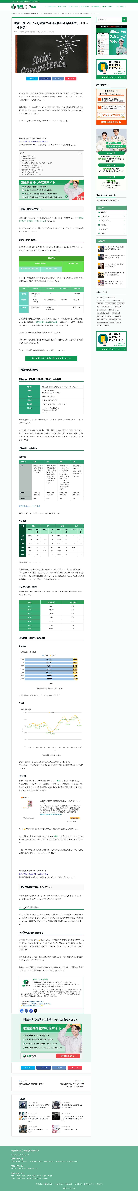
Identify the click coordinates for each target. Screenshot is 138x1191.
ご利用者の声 (104, 216)
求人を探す (120, 6)
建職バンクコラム (45, 1003)
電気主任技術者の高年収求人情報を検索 (33, 142)
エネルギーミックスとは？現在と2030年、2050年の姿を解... (39, 1106)
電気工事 (110, 316)
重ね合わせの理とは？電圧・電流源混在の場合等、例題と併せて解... (39, 1118)
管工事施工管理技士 (71, 1161)
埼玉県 (39, 1175)
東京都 (18, 1175)
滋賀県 (18, 1178)
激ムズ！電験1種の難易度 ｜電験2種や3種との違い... (114, 274)
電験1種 (112, 322)
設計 (36, 1168)
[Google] (22, 1011)
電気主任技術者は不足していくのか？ (39, 1130)
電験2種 (119, 322)
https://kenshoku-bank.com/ (20, 1155)
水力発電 (99, 310)
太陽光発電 (118, 307)
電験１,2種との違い (30, 158)
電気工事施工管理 (102, 319)
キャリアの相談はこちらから (32, 1006)
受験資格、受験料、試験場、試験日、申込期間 (38, 163)
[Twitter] (35, 1011)
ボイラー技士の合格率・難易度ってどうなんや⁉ (114, 265)
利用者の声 (108, 6)
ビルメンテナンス (117, 300)
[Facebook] (26, 1011)
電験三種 (106, 325)
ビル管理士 (100, 303)
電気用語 (111, 319)
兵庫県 (34, 1178)
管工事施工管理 (115, 313)
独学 (118, 310)
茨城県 (24, 1175)
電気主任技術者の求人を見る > (107, 200)
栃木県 (29, 1175)
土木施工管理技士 (60, 1161)
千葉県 (44, 1175)
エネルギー (100, 297)
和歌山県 (45, 1178)
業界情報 (96, 6)
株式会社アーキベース (36, 1001)
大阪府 (29, 1178)
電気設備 (118, 319)
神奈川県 (50, 1175)
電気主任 (52, 6)
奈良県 (39, 1178)
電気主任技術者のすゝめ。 (70, 1129)
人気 (38, 32)
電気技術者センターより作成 (29, 506)
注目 (105, 310)
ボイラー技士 (121, 303)
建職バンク (35, 1003)
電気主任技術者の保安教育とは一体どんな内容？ (72, 1106)
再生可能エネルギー (107, 307)
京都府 (24, 1178)
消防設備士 (112, 310)
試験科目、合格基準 (31, 165)
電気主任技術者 (30, 32)
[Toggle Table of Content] (79, 153)
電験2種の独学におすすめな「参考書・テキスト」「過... (114, 282)
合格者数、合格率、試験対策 (33, 167)
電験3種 (51, 32)
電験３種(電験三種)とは (28, 156)
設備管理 (86, 6)
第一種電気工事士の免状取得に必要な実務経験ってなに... (114, 248)
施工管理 (63, 6)
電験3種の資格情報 (28, 161)
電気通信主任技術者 (102, 322)
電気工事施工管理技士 (36, 1161)
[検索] (124, 19)
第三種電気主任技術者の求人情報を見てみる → (51, 358)
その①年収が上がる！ (31, 172)
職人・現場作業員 (29, 1168)
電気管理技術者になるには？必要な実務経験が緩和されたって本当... (72, 1118)
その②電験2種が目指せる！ (33, 174)
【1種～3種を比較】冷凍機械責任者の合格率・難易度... (115, 256)
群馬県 (34, 1175)
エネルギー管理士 (110, 297)
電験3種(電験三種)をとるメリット (32, 170)
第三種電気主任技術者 (103, 313)
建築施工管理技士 (49, 1161)
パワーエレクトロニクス (103, 300)
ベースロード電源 (110, 303)
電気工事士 (74, 6)
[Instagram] (31, 1011)
